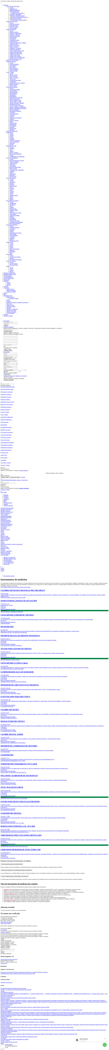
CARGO (11, 270)
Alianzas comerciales (11, 311)
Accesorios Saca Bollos (15, 257)
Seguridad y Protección (12, 21)
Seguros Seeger (13, 186)
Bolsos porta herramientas (15, 154)
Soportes (11, 144)
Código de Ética (10, 305)
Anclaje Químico (13, 263)
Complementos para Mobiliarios (16, 156)
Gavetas (11, 155)
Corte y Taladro (10, 72)
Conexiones (12, 228)
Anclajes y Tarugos (11, 261)
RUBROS (6, 281)
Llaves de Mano (13, 91)
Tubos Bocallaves (13, 92)
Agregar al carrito (5, 477)
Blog (5, 294)
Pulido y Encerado (13, 46)
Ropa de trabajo (13, 28)
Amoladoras (12, 204)
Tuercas (11, 187)
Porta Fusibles (12, 234)
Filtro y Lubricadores (14, 249)
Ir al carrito (22, 477)
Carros (11, 150)
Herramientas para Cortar (15, 212)
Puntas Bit (11, 127)
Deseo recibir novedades (11, 373)
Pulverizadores (12, 125)
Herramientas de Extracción (15, 97)
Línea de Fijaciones (11, 178)
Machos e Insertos (13, 84)
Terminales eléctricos (14, 227)
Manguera (11, 250)
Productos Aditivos (13, 32)
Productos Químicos (11, 29)
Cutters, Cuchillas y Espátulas (16, 105)
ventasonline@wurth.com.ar (7, 988)
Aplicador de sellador (14, 215)
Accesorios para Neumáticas (16, 222)
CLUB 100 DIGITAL (9, 278)
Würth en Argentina (11, 291)
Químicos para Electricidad (15, 53)
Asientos (11, 135)
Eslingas (11, 172)
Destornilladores (13, 93)
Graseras (11, 116)
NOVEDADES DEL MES (13, 6)
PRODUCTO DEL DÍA (9, 273)
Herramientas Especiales (15, 111)
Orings (11, 190)
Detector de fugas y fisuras (15, 58)
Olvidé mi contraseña (8, 327)
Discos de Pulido (13, 71)
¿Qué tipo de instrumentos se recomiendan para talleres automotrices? (16, 870)
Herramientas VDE (14, 241)
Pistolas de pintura (13, 210)
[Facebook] (6, 972)
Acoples (11, 245)
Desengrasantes (13, 37)
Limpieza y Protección (14, 140)
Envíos (8, 299)
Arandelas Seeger (13, 195)
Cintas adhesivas (13, 41)
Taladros (11, 211)
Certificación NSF (13, 44)
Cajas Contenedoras (14, 141)
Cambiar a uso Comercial (21, 375)
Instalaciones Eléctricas (12, 224)
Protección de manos (14, 24)
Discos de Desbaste (14, 64)
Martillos (11, 216)
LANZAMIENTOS (14, 11)
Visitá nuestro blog (5, 973)
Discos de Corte (13, 76)
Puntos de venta (10, 289)
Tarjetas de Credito (13, 298)
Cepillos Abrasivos (13, 69)
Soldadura (11, 129)
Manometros (12, 251)
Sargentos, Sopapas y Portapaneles (17, 107)
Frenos (11, 253)
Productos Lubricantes (14, 36)
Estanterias (12, 148)
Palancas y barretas (13, 120)
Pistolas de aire (12, 208)
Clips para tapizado (13, 162)
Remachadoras (12, 96)
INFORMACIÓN (8, 295)
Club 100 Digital (10, 313)
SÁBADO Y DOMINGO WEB (17, 16)
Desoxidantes (12, 38)
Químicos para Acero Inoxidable (17, 57)
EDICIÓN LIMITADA (12, 131)
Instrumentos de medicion (15, 117)
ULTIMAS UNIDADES (15, 14)
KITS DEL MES (8, 275)
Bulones (11, 199)
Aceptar (8, 946)
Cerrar (2, 939)
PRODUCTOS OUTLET (13, 60)
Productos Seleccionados (15, 18)
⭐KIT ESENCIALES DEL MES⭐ (18, 20)
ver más (2, 991)
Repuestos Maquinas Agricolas (16, 160)
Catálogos (6, 286)
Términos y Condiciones (6, 989)
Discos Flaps (12, 67)
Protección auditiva (13, 26)
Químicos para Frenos (14, 54)
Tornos (11, 206)
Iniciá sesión (6, 321)
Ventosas (11, 258)
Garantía (9, 301)
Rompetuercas (12, 128)
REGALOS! (7, 279)
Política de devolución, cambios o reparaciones (17, 302)
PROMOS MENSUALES (10, 274)
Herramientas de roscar (14, 104)
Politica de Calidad (11, 306)
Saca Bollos (9, 254)
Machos (11, 121)
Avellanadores (12, 81)
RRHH (5, 293)
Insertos (11, 198)
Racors (11, 246)
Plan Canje (9, 303)
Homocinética (12, 174)
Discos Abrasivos (13, 68)
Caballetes (11, 139)
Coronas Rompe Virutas (15, 80)
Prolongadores (12, 124)
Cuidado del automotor (14, 49)
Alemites (11, 192)
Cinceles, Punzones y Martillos (16, 103)
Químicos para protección (15, 52)
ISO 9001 (9, 307)
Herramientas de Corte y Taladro (17, 83)
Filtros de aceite (13, 168)
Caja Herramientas (13, 113)
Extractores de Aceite (14, 220)
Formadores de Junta (14, 40)
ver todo (11, 7)
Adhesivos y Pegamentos (15, 33)
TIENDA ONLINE (8, 315)
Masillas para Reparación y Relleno (17, 42)
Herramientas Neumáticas (13, 200)
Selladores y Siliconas (14, 34)
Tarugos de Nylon (13, 265)
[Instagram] (18, 972)
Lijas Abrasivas (13, 65)
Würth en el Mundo (11, 290)
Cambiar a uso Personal (9, 375)
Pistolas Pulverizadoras (14, 223)
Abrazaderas (12, 182)
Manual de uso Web (11, 310)
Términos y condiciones (12, 309)
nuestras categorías (23, 470)
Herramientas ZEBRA (14, 89)
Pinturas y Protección (14, 45)
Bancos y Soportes (13, 152)
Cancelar (3, 946)
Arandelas (11, 188)
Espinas (11, 196)
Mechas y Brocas (13, 75)
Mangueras (12, 175)
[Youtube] (42, 972)
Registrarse (9, 922)
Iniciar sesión (4, 922)
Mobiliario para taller (11, 145)
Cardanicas (12, 115)
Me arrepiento (28, 989)
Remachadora (12, 219)
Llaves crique (12, 214)
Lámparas (11, 230)
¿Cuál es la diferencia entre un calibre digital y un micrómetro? (14, 876)
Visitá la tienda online (6, 923)
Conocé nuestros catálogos (16, 973)
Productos (6, 5)
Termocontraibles (13, 235)
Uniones (11, 247)
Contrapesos (12, 164)
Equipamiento (10, 132)
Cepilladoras (12, 218)
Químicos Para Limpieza (15, 56)
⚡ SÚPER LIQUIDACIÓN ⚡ (17, 13)
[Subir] (1, 572)
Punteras (11, 239)
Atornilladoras (12, 203)
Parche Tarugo (12, 176)
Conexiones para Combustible (16, 170)
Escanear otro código (14, 477)
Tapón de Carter (13, 163)
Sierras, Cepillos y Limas (15, 100)
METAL (11, 271)
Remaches (11, 184)
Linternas (11, 119)
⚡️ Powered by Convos (83, 1040)
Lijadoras (11, 207)
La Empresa (6, 287)
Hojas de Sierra (13, 85)
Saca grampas (12, 166)
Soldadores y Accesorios (15, 48)
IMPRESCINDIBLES (14, 10)
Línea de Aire (10, 242)
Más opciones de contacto (20, 988)
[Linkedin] (30, 972)
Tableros (11, 151)
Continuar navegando (8, 380)
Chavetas (11, 191)
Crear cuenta (6, 352)
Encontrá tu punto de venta (28, 973)
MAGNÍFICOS (13, 9)
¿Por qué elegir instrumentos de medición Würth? (11, 864)
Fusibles (11, 231)
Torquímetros (12, 95)
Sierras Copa (12, 79)
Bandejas (11, 137)
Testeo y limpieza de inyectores (16, 50)
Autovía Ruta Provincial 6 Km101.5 (9, 959)
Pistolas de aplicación (14, 99)
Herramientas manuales (12, 87)
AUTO (11, 269)
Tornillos (11, 180)
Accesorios (12, 112)
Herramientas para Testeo (15, 232)
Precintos (11, 183)
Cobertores (12, 171)
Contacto (6, 314)
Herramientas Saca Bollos (15, 259)
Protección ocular (13, 25)
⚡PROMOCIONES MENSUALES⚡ (19, 17)
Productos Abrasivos (11, 61)
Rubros (8, 266)
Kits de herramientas (14, 109)
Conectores (12, 237)
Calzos (11, 194)
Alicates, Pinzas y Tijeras (15, 101)
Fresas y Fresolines (13, 77)
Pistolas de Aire (13, 123)
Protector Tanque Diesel (15, 167)
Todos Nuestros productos (18, 989)
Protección (11, 143)
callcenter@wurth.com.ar (6, 982)
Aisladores (11, 238)
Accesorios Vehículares (12, 158)
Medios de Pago (10, 297)
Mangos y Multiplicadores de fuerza (17, 108)
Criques (11, 136)
